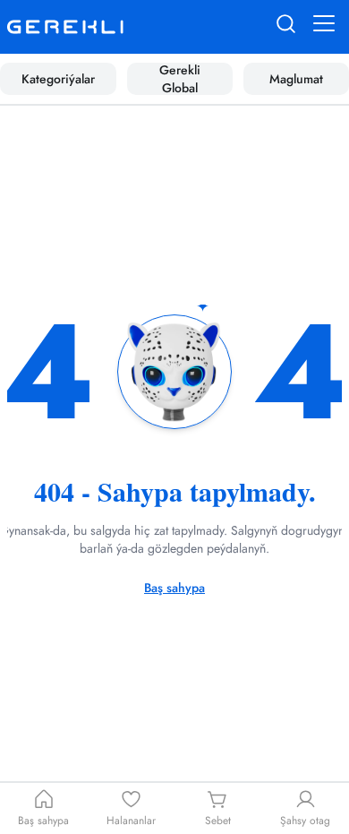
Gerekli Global (179, 79)
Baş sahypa (174, 588)
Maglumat (296, 79)
